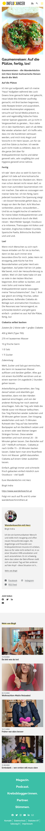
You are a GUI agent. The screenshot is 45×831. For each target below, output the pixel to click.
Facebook (12, 580)
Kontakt (8, 820)
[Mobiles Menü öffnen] (42, 3)
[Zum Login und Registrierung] (32, 3)
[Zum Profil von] (22, 516)
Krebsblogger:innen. (22, 793)
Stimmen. (22, 807)
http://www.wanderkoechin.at (17, 490)
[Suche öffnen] (36, 3)
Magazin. (22, 780)
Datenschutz (20, 820)
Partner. (22, 800)
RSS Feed (12, 584)
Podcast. (22, 786)
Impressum (27, 823)
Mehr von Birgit (11, 570)
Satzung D (15, 823)
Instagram (29, 580)
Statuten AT (33, 820)
